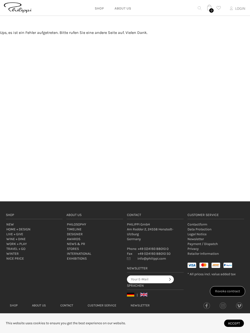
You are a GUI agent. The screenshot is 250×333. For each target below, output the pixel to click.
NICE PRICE (15, 258)
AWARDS (73, 239)
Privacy (193, 249)
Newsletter (196, 239)
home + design (18, 229)
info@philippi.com (151, 258)
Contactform (197, 224)
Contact (66, 305)
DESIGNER (75, 234)
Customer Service (102, 305)
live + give (14, 234)
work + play (16, 244)
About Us (39, 305)
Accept (234, 323)
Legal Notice (197, 234)
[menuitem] (216, 224)
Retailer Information (203, 254)
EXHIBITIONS (77, 258)
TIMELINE (74, 229)
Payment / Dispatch (203, 244)
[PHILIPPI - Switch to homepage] (17, 7)
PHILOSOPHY (76, 224)
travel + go (15, 249)
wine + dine (16, 239)
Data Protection (199, 229)
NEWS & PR (76, 244)
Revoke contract (227, 291)
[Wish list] (220, 8)
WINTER (12, 254)
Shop (14, 305)
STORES (73, 249)
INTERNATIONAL (79, 254)
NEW (10, 224)
